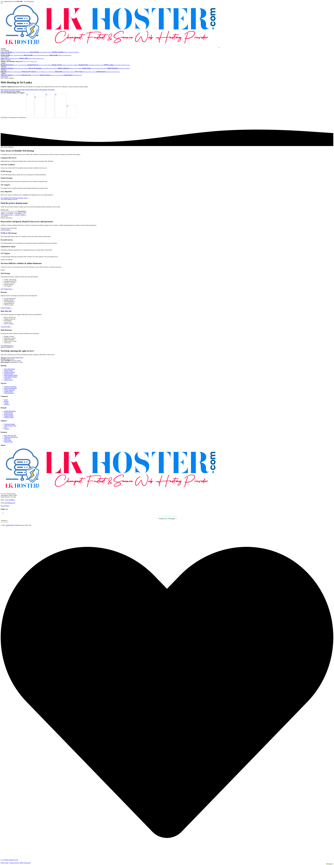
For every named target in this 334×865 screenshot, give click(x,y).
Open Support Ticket (17, 357)
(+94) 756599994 (10, 500)
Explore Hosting (6, 230)
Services (3, 66)
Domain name (4, 210)
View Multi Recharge (7, 345)
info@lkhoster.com (10, 503)
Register (6, 401)
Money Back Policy (25, 863)
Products (3, 70)
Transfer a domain (21, 214)
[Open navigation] (219, 47)
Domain (3, 63)
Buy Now (31, 1)
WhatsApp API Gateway (11, 437)
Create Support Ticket (10, 425)
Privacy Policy (5, 863)
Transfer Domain (8, 415)
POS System (7, 440)
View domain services (8, 214)
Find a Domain (16, 91)
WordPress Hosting (9, 372)
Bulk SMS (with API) (10, 435)
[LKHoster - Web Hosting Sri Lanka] (109, 47)
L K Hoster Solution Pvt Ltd (10, 860)
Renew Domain (8, 414)
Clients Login (4, 76)
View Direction (5, 506)
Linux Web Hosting (9, 369)
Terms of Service (14, 863)
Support (3, 73)
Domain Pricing (8, 412)
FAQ (5, 427)
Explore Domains (6, 308)
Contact (6, 403)
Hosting (3, 48)
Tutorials (6, 429)
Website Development (10, 386)
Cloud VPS (7, 378)
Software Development (10, 388)
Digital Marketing (9, 393)
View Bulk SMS (6, 326)
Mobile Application (9, 390)
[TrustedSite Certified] (5, 521)
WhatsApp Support (6, 357)
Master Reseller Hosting (10, 375)
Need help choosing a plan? (20, 198)
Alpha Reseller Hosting (10, 377)
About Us (7, 404)
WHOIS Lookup (8, 417)
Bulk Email (7, 438)
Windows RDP (8, 380)
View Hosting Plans (6, 91)
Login (5, 399)
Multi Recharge (8, 442)
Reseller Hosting (8, 373)
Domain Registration (10, 411)
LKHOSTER (9, 525)
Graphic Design (8, 391)
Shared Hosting (8, 370)
